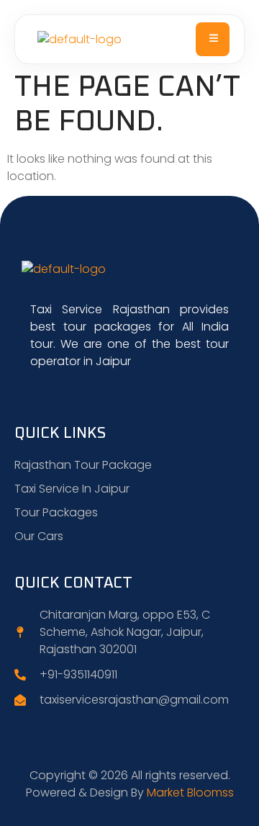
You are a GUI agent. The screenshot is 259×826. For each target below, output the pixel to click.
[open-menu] (213, 39)
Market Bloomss (190, 792)
